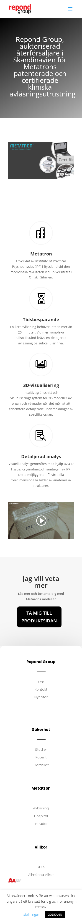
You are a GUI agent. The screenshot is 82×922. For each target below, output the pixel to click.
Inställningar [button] (29, 914)
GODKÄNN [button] (55, 914)
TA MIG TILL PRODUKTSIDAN (39, 617)
